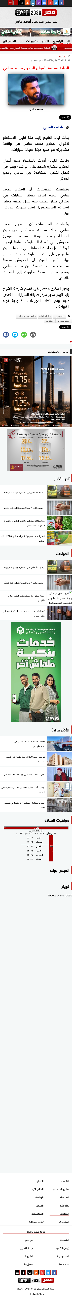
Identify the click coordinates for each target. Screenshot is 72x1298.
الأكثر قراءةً (60, 729)
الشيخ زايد (58, 316)
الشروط (29, 1256)
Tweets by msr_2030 (60, 895)
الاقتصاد (64, 1197)
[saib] (36, 391)
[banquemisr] (36, 450)
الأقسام (65, 1180)
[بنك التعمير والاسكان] (36, 672)
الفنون (40, 1205)
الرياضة (39, 1197)
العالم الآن (9, 40)
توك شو (64, 1205)
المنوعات (64, 1221)
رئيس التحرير (62, 1247)
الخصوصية (63, 1256)
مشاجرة (49, 321)
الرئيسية (58, 40)
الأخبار (45, 40)
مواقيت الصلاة (57, 819)
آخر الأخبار (61, 478)
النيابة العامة (44, 316)
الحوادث (62, 56)
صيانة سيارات (63, 321)
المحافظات (37, 1213)
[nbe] (36, 32)
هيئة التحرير (26, 1247)
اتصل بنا (28, 1264)
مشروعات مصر (29, 40)
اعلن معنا (64, 1264)
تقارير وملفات (36, 1221)
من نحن (29, 1239)
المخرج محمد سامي (26, 316)
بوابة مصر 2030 (36, 1231)
